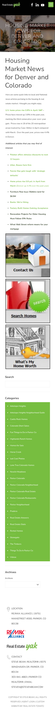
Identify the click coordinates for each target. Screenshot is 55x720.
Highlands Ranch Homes (21, 439)
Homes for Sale (17, 445)
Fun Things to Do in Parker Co (23, 432)
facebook (32, 5)
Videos (13, 557)
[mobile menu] (50, 4)
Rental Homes (16, 531)
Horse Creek (15, 452)
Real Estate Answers (19, 517)
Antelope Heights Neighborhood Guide (27, 412)
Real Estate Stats (18, 524)
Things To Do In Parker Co (21, 550)
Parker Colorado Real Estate (23, 491)
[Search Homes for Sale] (28, 322)
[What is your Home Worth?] (28, 368)
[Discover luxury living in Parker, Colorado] (11, 4)
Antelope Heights (18, 406)
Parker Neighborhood (19, 504)
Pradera (13, 511)
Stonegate (14, 537)
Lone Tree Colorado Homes (22, 465)
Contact (16, 656)
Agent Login (28, 701)
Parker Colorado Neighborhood (24, 485)
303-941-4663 (19, 676)
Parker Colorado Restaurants (23, 498)
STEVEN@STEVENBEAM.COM (27, 687)
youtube (43, 5)
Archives (9, 578)
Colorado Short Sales (19, 425)
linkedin (37, 5)
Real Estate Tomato (33, 706)
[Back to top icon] (49, 714)
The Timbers (15, 544)
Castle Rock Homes (19, 419)
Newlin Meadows (18, 471)
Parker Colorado (17, 478)
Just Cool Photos (17, 458)
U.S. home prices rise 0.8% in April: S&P (24, 110)
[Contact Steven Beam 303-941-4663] (28, 276)
